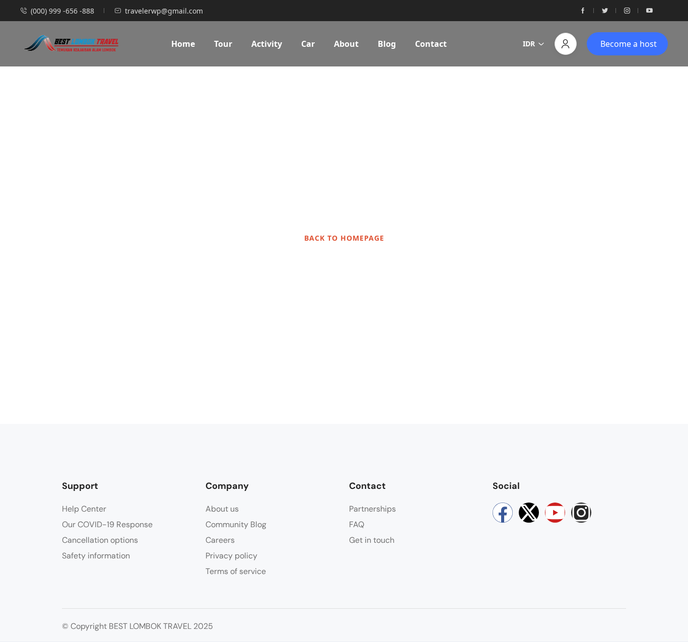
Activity (266, 43)
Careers (220, 540)
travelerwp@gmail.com (164, 11)
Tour (223, 43)
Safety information (96, 555)
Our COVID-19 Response (107, 524)
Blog (387, 43)
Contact (431, 43)
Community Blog (235, 524)
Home (183, 43)
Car (308, 43)
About (346, 43)
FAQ (356, 524)
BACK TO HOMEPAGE (344, 238)
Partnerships (372, 509)
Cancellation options (100, 540)
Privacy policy (231, 555)
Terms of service (235, 571)
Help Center (84, 509)
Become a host (628, 43)
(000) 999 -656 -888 (62, 11)
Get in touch (371, 540)
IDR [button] (529, 43)
